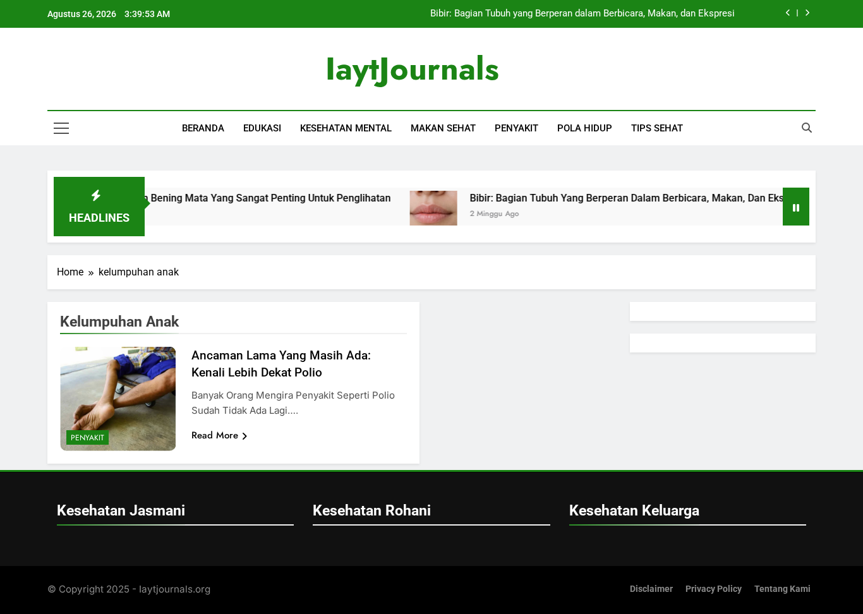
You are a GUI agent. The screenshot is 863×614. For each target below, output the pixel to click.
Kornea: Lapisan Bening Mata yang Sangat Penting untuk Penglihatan (219, 198)
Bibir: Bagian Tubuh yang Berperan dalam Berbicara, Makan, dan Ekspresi (582, 14)
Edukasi (262, 128)
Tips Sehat (657, 128)
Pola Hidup (584, 128)
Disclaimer (651, 589)
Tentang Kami (782, 589)
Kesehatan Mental (346, 128)
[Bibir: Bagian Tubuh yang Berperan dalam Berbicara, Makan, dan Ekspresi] (420, 214)
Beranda (203, 128)
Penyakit (516, 128)
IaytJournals (412, 68)
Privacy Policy (713, 589)
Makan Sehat (443, 128)
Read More (214, 435)
